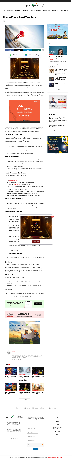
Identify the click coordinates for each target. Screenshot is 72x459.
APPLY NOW (36, 241)
